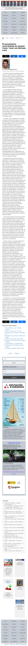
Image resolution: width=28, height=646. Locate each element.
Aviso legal (12, 644)
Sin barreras (22, 30)
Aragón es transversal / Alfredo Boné (14, 550)
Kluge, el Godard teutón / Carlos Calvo (14, 541)
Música (5, 18)
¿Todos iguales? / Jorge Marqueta (13, 343)
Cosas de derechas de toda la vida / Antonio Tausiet (14, 531)
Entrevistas (5, 27)
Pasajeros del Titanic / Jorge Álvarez (14, 511)
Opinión (22, 18)
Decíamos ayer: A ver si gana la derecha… (14, 538)
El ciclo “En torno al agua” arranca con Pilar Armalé (13, 391)
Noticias (14, 15)
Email (4, 369)
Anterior (10, 353)
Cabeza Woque (8, 582)
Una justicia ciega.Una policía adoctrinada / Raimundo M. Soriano (14, 534)
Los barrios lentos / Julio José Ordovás (14, 509)
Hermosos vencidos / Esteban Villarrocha (14, 522)
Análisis (22, 32)
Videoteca (14, 30)
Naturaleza (14, 12)
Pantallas (23, 12)
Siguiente (17, 353)
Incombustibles (14, 32)
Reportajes (14, 27)
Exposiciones (5, 15)
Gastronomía (14, 24)
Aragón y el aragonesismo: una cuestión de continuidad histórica (14, 516)
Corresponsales (22, 24)
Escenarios (14, 18)
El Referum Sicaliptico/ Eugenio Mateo (14, 348)
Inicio (5, 12)
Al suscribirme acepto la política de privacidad (14, 374)
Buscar (14, 363)
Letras (22, 27)
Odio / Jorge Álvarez (11, 546)
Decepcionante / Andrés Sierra (13, 536)
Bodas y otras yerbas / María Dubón (14, 339)
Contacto (6, 644)
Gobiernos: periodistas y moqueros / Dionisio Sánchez (13, 503)
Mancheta (5, 32)
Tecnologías (22, 21)
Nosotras (5, 30)
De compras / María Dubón (12, 545)
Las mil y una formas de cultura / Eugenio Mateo (14, 548)
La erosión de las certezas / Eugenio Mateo (15, 519)
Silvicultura (5, 21)
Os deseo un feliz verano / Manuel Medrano (14, 528)
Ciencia (5, 24)
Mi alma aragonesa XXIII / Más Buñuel (14, 525)
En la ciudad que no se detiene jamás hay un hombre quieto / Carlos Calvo (14, 506)
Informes (14, 21)
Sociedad (23, 15)
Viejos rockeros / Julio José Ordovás (14, 543)
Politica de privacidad (21, 644)
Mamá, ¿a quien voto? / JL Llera (13, 331)
